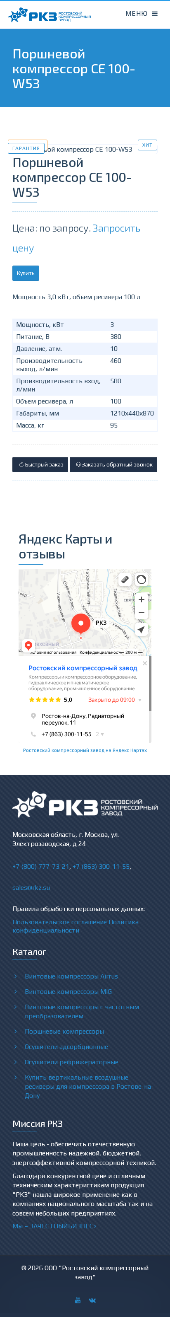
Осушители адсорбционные (66, 1047)
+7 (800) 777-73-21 (40, 866)
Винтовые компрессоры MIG (68, 992)
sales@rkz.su (31, 888)
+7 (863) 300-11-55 (101, 866)
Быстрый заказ (44, 464)
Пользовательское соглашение (59, 922)
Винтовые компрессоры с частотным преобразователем (82, 1011)
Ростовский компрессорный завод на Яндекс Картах (85, 750)
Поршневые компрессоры (64, 1031)
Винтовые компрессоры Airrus (71, 976)
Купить (26, 273)
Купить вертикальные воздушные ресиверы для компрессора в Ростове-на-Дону (89, 1086)
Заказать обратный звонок (116, 464)
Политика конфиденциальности (75, 926)
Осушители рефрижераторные (71, 1062)
